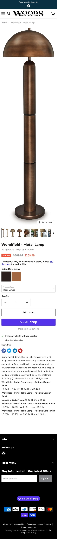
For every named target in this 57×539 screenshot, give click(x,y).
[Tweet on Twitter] (9, 350)
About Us (7, 524)
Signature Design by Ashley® (19, 249)
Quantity (5, 296)
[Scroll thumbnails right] (53, 233)
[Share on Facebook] (3, 350)
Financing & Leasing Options (39, 524)
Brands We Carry (28, 527)
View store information (14, 340)
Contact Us (19, 524)
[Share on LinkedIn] (15, 350)
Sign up (45, 478)
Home (4, 22)
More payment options (28, 329)
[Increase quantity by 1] (27, 302)
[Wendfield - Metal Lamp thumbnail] (3, 233)
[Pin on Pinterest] (20, 350)
